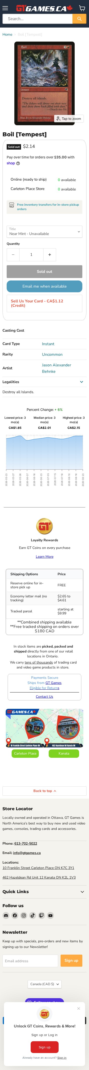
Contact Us (44, 696)
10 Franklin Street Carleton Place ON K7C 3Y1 (38, 868)
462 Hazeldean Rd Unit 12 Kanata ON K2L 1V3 (39, 877)
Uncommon (52, 354)
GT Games (53, 683)
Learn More (44, 556)
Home (7, 34)
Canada (42, 984)
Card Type (11, 343)
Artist (7, 368)
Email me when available (44, 286)
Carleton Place (25, 753)
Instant (48, 344)
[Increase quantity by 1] (50, 254)
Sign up (71, 960)
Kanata (64, 753)
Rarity (7, 354)
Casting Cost (13, 330)
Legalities (10, 381)
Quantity (13, 244)
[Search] (79, 19)
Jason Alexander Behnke (56, 368)
